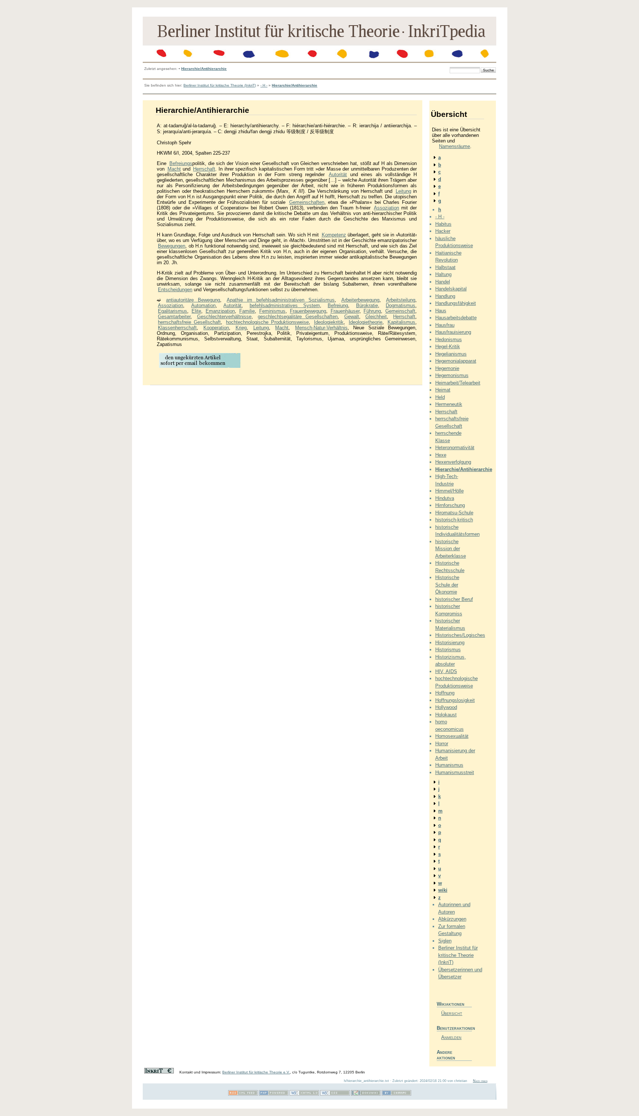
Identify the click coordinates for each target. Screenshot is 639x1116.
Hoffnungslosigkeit (455, 700)
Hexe (440, 455)
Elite (196, 311)
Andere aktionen (446, 1054)
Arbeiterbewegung (360, 300)
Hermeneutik (448, 404)
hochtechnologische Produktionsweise (267, 322)
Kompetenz (334, 235)
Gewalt (351, 316)
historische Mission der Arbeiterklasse (450, 549)
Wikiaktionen (450, 1004)
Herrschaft (204, 169)
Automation (203, 305)
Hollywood (446, 707)
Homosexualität (452, 736)
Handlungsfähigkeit (455, 303)
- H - (263, 85)
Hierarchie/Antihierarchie (204, 69)
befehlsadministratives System (285, 305)
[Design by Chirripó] (396, 1094)
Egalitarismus (172, 311)
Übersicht (451, 1013)
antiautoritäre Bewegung (193, 300)
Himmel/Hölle (449, 491)
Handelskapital (451, 289)
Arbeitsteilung (400, 300)
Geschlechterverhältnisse (224, 316)
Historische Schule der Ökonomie (447, 585)
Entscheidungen (175, 289)
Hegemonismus (452, 375)
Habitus (443, 224)
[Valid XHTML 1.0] (304, 1094)
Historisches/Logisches (460, 635)
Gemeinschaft (400, 311)
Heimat (442, 390)
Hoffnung (444, 693)
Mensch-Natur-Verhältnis (321, 327)
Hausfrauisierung (453, 332)
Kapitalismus (401, 322)
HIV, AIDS (446, 671)
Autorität (338, 174)
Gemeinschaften (306, 202)
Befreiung (338, 305)
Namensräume (454, 146)
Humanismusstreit (454, 772)
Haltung (443, 274)
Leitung (403, 191)
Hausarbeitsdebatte (456, 317)
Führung (372, 311)
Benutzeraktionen (454, 1028)
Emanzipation (220, 311)
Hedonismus (448, 339)
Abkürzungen (452, 919)
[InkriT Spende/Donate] (159, 1072)
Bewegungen (171, 246)
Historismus (448, 649)
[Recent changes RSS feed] (243, 1094)
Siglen (445, 941)
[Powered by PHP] (273, 1094)
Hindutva (444, 498)
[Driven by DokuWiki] (366, 1094)
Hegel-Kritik (447, 346)
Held (440, 397)
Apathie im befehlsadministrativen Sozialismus (281, 300)
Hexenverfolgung (453, 462)
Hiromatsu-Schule (454, 512)
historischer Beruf (454, 599)
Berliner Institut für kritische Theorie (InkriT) (219, 85)
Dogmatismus (400, 305)
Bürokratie (367, 305)
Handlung (445, 296)
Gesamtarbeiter (174, 316)
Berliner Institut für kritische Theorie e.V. (256, 1072)
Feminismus (272, 311)
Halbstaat (445, 267)
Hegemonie (447, 368)
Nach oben (480, 1081)
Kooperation (216, 327)
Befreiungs (180, 163)
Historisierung (449, 642)
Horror (441, 743)
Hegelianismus (451, 354)
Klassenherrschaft (177, 327)
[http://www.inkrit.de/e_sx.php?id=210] (199, 367)
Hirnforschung (450, 505)
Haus (440, 310)
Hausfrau (444, 325)
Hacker (442, 231)
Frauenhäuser (345, 311)
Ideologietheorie (365, 322)
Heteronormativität (454, 447)
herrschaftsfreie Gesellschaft (189, 322)
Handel (442, 282)
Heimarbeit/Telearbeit (457, 383)
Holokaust (446, 714)
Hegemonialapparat (455, 361)
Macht (174, 169)
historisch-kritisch (454, 519)
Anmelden (451, 1037)
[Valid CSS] (335, 1094)
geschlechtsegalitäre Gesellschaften (298, 316)
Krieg (241, 327)
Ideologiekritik (329, 322)
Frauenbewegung (308, 311)
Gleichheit (376, 316)
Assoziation (386, 208)
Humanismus (449, 765)
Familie (247, 311)
